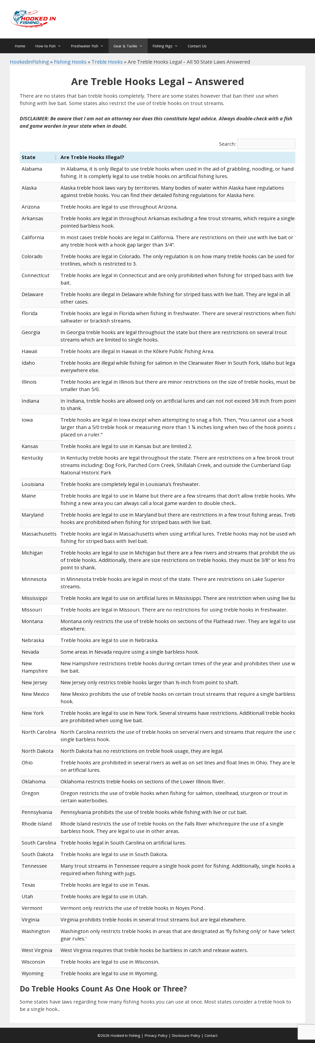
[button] (55, 157)
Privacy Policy (156, 1035)
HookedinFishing (29, 61)
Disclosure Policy (186, 1035)
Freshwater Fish (84, 45)
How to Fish (45, 45)
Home (20, 45)
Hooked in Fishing (125, 1035)
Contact (211, 1035)
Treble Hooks (107, 61)
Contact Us (197, 45)
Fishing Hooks (70, 61)
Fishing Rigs (163, 45)
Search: (227, 144)
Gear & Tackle (125, 45)
